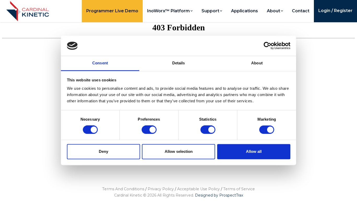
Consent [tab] (100, 63)
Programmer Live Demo (112, 10)
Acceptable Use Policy (198, 189)
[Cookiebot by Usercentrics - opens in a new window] (267, 46)
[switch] (149, 130)
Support (210, 10)
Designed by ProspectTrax (219, 195)
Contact (300, 10)
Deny (103, 151)
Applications (244, 10)
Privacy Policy (161, 189)
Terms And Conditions (123, 189)
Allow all (254, 151)
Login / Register (335, 10)
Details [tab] (178, 63)
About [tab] (257, 63)
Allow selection (179, 151)
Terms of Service (239, 189)
